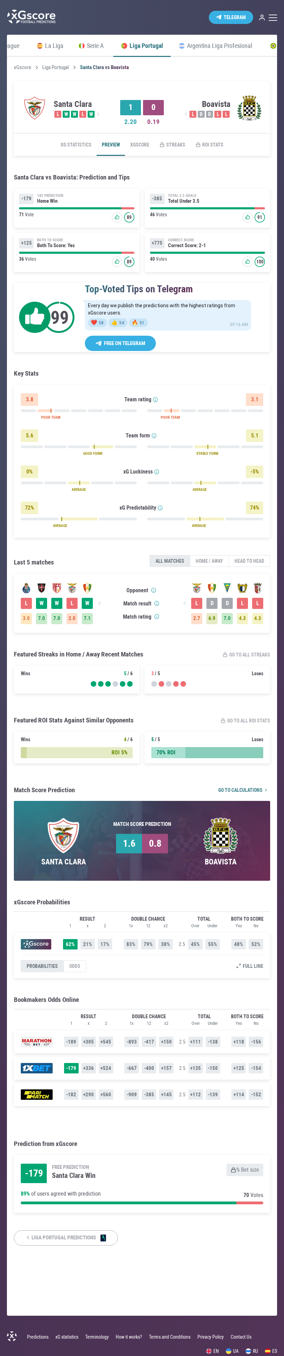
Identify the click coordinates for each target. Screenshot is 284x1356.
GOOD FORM (92, 453)
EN (216, 1351)
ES (274, 1351)
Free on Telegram (124, 343)
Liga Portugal (55, 67)
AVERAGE (79, 490)
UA (236, 1351)
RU (255, 1351)
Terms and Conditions (169, 1337)
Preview (111, 145)
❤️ (97, 322)
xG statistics (76, 145)
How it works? (129, 1337)
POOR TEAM (50, 417)
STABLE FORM (207, 453)
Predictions (37, 1337)
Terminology (97, 1337)
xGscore (22, 67)
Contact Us (241, 1337)
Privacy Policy (210, 1337)
